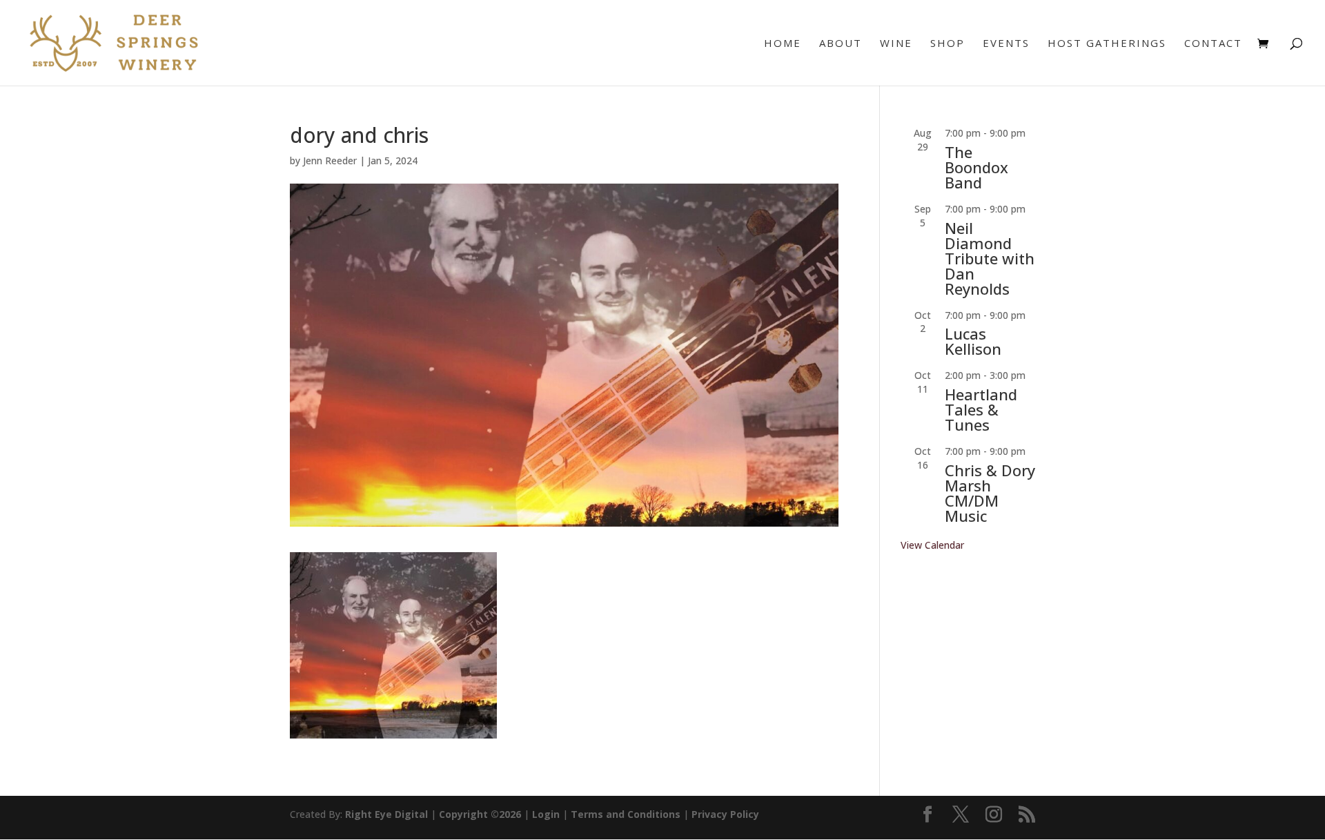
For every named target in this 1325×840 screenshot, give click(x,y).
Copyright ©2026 (480, 814)
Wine (896, 44)
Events (1006, 44)
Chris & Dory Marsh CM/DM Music (990, 493)
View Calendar (932, 544)
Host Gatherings (1107, 44)
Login (546, 814)
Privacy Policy (725, 814)
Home (782, 44)
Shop (947, 44)
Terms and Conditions (625, 814)
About (840, 44)
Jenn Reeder (330, 160)
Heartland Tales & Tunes (981, 409)
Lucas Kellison (973, 341)
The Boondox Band (976, 167)
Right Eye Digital (386, 814)
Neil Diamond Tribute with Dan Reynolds (989, 258)
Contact (1213, 44)
